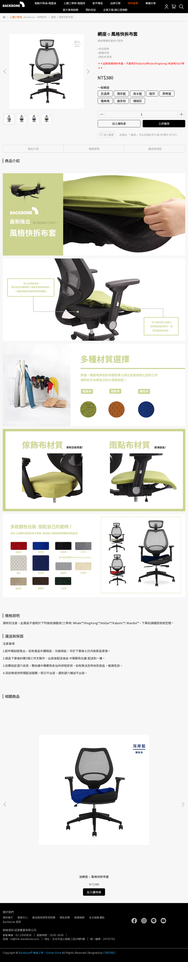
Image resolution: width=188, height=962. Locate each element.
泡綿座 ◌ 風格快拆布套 (94, 876)
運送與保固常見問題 (43, 917)
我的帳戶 (8, 917)
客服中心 (22, 917)
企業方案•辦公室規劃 (115, 10)
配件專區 (98, 3)
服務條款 (79, 917)
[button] (88, 71)
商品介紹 (33, 149)
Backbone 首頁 (12, 922)
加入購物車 (119, 123)
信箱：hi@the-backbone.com (21, 939)
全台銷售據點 (96, 917)
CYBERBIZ (109, 952)
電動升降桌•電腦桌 (45, 3)
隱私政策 (65, 917)
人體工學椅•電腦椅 (74, 3)
